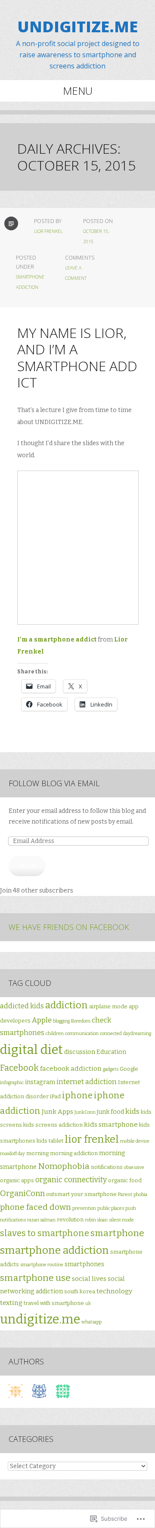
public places (110, 1208)
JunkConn (85, 1112)
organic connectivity (71, 1179)
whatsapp (91, 1322)
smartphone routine (41, 1265)
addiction (66, 1005)
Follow (27, 865)
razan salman (41, 1220)
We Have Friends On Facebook (69, 927)
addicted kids (22, 1006)
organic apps (17, 1180)
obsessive (134, 1167)
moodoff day (12, 1153)
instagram (40, 1082)
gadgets (110, 1069)
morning (37, 1153)
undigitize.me (40, 1319)
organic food (125, 1180)
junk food (110, 1112)
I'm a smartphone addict (56, 639)
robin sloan (96, 1220)
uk (88, 1303)
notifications (107, 1167)
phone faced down (35, 1207)
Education (111, 1052)
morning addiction (74, 1153)
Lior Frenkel (48, 231)
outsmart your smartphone (81, 1194)
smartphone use (35, 1277)
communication (82, 1033)
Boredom (80, 1021)
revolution (70, 1219)
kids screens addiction (53, 1125)
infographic (12, 1082)
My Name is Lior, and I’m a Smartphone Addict (77, 357)
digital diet (31, 1049)
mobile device (134, 1141)
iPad (55, 1096)
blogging (61, 1021)
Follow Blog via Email (54, 783)
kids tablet (50, 1140)
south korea (79, 1291)
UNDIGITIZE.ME (77, 26)
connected (111, 1033)
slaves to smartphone (44, 1233)
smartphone (117, 1233)
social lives (89, 1279)
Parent (125, 1194)
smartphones (84, 1264)
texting (11, 1303)
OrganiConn (22, 1193)
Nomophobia (64, 1166)
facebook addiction (71, 1068)
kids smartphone (111, 1124)
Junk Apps (57, 1112)
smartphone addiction (54, 1250)
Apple (42, 1020)
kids (132, 1111)
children (55, 1033)
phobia (140, 1194)
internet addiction (86, 1082)
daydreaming (137, 1033)
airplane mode (108, 1006)
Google (129, 1069)
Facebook (19, 1068)
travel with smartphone (54, 1303)
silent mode (121, 1220)
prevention (84, 1208)
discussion (79, 1052)
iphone (77, 1095)
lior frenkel (92, 1139)
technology (114, 1291)
